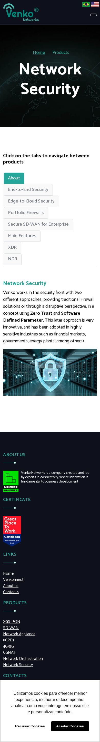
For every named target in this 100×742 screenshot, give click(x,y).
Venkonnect (13, 580)
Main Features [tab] (22, 236)
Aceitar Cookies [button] (70, 726)
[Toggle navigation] (93, 15)
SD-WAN (11, 628)
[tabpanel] (50, 338)
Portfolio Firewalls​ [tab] (26, 213)
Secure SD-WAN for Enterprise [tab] (38, 224)
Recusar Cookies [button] (30, 726)
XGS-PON (11, 622)
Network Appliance (19, 634)
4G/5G (8, 646)
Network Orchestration (23, 659)
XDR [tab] (12, 247)
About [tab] (14, 178)
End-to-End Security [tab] (28, 190)
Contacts (11, 592)
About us (10, 586)
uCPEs (8, 640)
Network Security (18, 665)
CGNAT (9, 653)
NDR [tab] (12, 259)
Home (39, 52)
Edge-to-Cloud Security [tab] (31, 201)
